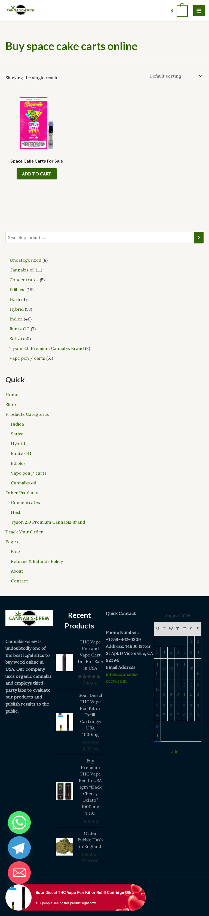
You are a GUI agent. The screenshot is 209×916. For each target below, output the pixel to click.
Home (11, 394)
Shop (10, 404)
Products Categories (27, 414)
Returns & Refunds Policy (37, 561)
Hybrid (18, 443)
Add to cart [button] (36, 173)
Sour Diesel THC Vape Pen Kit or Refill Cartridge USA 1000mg (86, 892)
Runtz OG (21, 453)
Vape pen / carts (29, 473)
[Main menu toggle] (199, 10)
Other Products (21, 492)
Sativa (17, 433)
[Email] (19, 872)
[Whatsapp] (19, 822)
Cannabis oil (23, 483)
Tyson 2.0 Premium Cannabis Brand (48, 522)
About (17, 571)
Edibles (19, 463)
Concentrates (25, 502)
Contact (19, 581)
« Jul (175, 752)
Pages (11, 541)
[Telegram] (19, 847)
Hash (16, 512)
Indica (17, 424)
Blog (15, 551)
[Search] (199, 237)
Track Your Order (24, 532)
